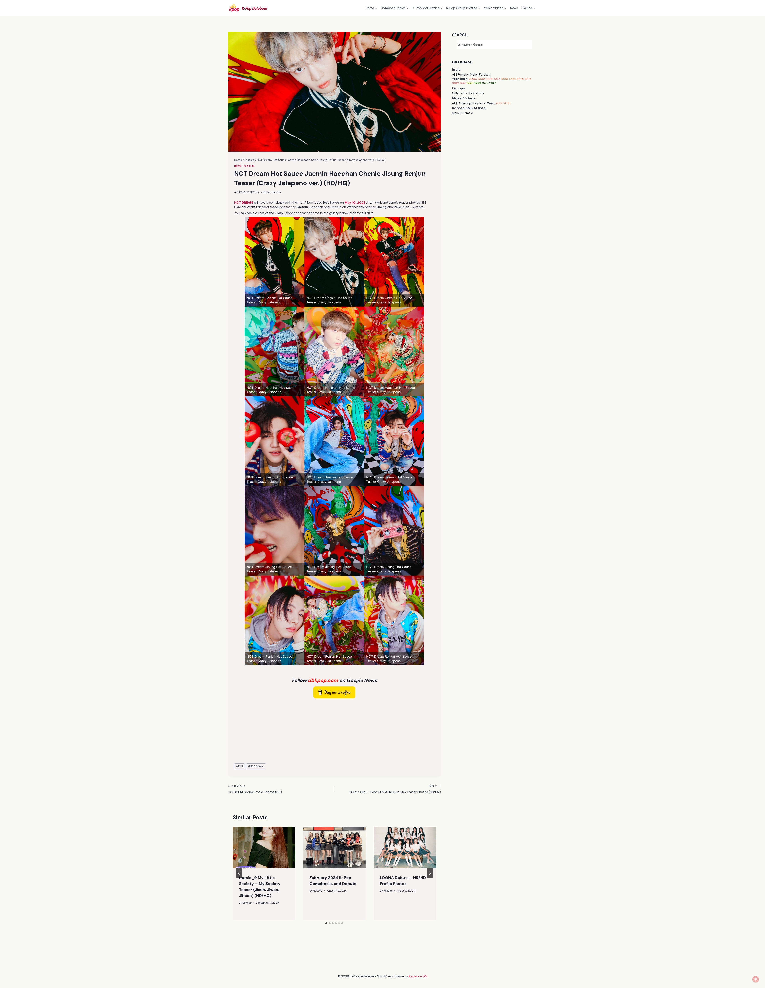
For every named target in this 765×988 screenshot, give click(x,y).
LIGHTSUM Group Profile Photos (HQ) (255, 789)
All (453, 74)
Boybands (476, 93)
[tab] (326, 923)
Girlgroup (464, 103)
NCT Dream (256, 766)
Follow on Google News (334, 680)
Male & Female (462, 113)
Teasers (248, 166)
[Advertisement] (334, 731)
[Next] (430, 873)
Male (473, 74)
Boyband (479, 103)
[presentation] (264, 847)
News (514, 8)
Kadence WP (418, 976)
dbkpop (247, 902)
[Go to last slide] (239, 873)
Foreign (484, 74)
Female (463, 74)
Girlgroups (459, 93)
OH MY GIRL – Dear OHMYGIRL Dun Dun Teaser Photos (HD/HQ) (395, 789)
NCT (239, 766)
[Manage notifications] (755, 979)
